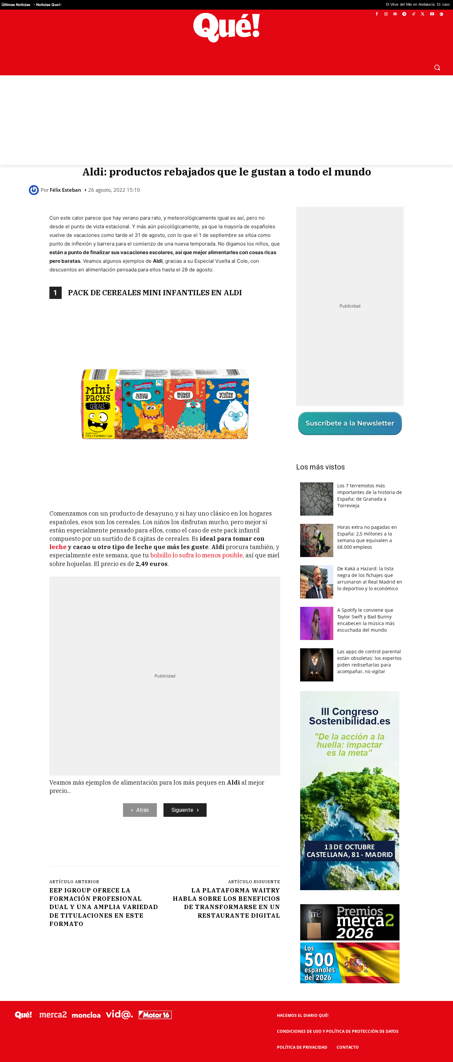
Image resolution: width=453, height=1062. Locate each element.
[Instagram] (386, 14)
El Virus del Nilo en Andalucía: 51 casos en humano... (371, 5)
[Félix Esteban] (35, 190)
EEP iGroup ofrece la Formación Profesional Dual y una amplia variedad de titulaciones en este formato (103, 907)
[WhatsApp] (149, 844)
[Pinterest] (134, 844)
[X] (423, 14)
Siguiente (182, 810)
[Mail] (395, 14)
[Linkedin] (179, 844)
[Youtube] (432, 14)
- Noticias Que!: (47, 4)
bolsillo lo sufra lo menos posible (196, 555)
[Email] (195, 844)
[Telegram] (404, 14)
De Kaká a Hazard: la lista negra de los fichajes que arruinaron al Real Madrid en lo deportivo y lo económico (369, 578)
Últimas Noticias (16, 4)
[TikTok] (414, 14)
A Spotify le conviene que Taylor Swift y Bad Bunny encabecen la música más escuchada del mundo (366, 620)
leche (58, 547)
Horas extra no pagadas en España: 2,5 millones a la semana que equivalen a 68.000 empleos (367, 537)
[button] (437, 67)
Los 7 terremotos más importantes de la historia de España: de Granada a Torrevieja (369, 495)
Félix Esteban (65, 189)
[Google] (441, 14)
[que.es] (226, 27)
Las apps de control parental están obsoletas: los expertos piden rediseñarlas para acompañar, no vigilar (369, 661)
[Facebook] (377, 14)
